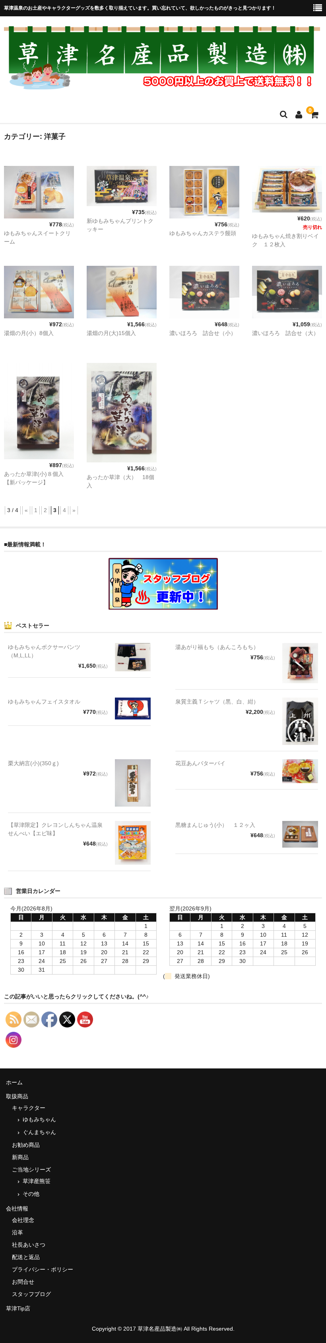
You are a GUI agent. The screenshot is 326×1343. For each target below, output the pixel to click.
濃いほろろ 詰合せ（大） (285, 333)
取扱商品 (17, 1096)
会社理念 (23, 1220)
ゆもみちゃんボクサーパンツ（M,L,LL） (44, 651)
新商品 (20, 1157)
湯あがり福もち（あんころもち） (217, 647)
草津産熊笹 (36, 1181)
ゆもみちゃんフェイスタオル (44, 701)
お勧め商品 (26, 1145)
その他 (31, 1194)
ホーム (14, 1082)
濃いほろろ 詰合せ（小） (202, 333)
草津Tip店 (18, 1308)
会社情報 (17, 1208)
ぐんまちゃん (39, 1132)
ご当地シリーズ (31, 1169)
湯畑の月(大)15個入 (111, 333)
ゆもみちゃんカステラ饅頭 (202, 233)
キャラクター (28, 1108)
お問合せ (23, 1282)
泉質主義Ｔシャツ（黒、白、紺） (217, 701)
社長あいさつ (28, 1245)
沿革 (17, 1232)
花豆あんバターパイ (200, 763)
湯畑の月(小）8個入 (29, 333)
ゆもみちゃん (39, 1119)
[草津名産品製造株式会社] (162, 85)
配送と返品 (26, 1257)
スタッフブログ (31, 1294)
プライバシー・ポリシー (42, 1269)
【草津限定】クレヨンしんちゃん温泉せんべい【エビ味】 (55, 829)
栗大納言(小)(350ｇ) (33, 763)
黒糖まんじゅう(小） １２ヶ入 (215, 825)
